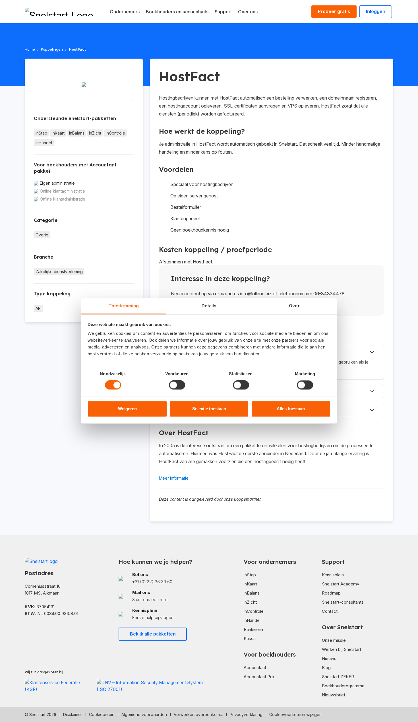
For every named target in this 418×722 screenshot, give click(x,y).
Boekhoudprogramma (343, 685)
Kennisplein (333, 574)
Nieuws (329, 658)
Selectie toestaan (209, 408)
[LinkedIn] (36, 630)
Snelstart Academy (340, 584)
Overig (42, 234)
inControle (115, 133)
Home (30, 49)
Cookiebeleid (102, 714)
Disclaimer (72, 714)
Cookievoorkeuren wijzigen (295, 714)
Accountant (255, 667)
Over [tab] (294, 305)
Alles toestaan (291, 408)
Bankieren (253, 629)
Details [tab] (209, 305)
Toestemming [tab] (124, 305)
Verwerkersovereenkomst (198, 714)
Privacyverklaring (246, 714)
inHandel (44, 142)
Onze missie (334, 640)
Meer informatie (174, 478)
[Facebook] (27, 630)
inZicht (95, 133)
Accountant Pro (259, 676)
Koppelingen (52, 49)
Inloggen (375, 11)
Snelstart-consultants (343, 602)
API (39, 308)
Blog (326, 667)
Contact (330, 611)
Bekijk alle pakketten (153, 634)
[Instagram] (45, 630)
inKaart (58, 133)
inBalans (76, 133)
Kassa (250, 638)
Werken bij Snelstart (341, 649)
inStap (41, 133)
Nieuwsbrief (333, 695)
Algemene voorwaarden (144, 714)
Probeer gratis (334, 11)
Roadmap (331, 593)
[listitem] (162, 578)
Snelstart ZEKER (338, 676)
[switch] (177, 385)
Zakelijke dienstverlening (59, 271)
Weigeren (127, 408)
